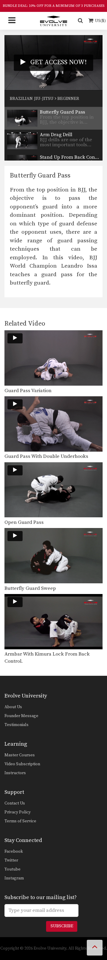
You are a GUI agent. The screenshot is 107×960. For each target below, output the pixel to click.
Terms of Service (20, 821)
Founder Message (21, 716)
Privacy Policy (17, 812)
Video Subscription (22, 764)
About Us (13, 707)
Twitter (11, 860)
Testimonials (16, 725)
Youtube (12, 869)
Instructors (15, 773)
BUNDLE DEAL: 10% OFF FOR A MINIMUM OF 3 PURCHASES (53, 6)
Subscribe (62, 926)
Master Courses (19, 755)
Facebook (13, 851)
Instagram (14, 878)
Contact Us (14, 803)
